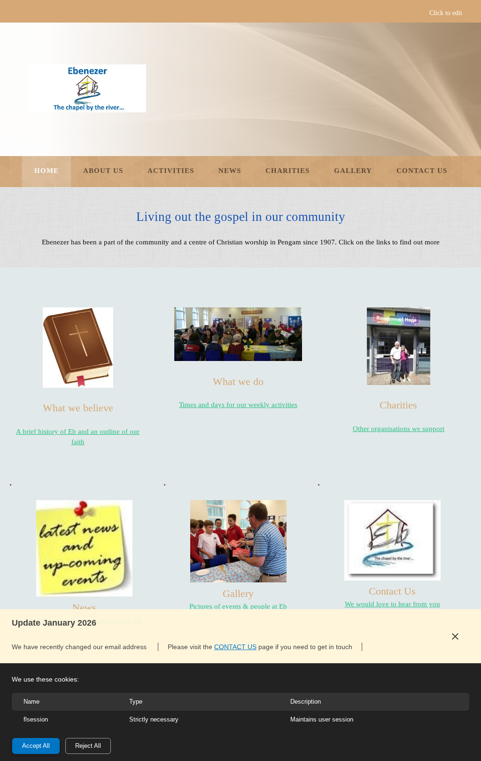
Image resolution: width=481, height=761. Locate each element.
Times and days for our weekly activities (238, 404)
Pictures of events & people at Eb (238, 606)
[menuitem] (46, 171)
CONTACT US (235, 647)
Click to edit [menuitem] (445, 12)
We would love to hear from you (392, 604)
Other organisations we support (398, 428)
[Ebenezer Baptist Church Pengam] (86, 88)
